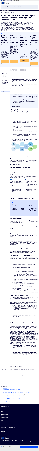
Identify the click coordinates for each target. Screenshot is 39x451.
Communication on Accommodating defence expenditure (12, 389)
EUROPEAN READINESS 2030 (4, 71)
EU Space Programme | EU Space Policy (6, 432)
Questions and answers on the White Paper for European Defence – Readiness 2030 (16, 392)
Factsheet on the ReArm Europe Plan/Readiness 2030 (11, 398)
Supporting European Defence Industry (5, 83)
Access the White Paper (4, 61)
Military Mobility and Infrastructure (5, 76)
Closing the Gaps (4, 73)
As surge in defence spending (5, 85)
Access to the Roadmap (33, 63)
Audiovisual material (6, 401)
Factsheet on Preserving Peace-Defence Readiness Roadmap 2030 (13, 395)
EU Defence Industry (6, 12)
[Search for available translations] (1, 63)
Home (1, 12)
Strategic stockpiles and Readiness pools (5, 78)
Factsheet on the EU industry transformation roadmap (11, 400)
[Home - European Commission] (5, 3)
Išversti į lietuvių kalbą (6, 8)
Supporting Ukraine (5, 80)
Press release (5, 388)
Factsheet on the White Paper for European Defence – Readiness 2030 (14, 397)
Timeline (3, 91)
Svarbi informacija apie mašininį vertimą (14, 8)
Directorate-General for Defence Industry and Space (8, 427)
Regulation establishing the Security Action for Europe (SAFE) (12, 391)
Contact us (21, 440)
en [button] (33, 3)
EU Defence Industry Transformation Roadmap (5, 88)
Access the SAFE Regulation (14, 62)
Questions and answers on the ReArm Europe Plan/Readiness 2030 (13, 394)
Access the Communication (23, 60)
